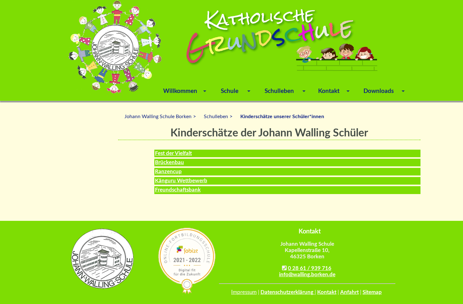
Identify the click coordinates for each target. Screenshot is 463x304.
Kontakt (329, 91)
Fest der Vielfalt (173, 153)
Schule (229, 91)
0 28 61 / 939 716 (309, 268)
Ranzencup (168, 171)
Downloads (378, 91)
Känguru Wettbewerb (181, 180)
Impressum (244, 292)
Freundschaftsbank (178, 189)
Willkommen (180, 91)
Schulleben (279, 91)
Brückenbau (169, 162)
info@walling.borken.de (307, 274)
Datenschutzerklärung (287, 292)
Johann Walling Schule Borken (157, 116)
